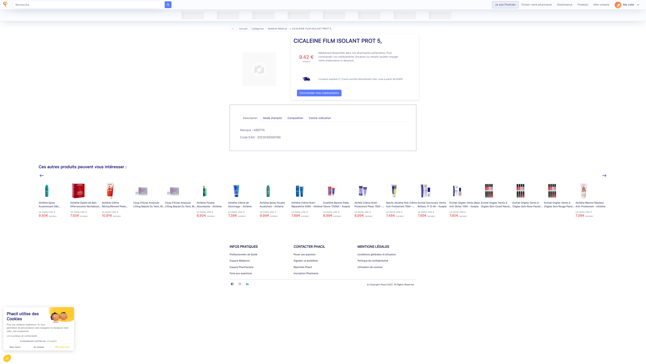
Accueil (243, 28)
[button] (7, 358)
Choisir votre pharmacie (536, 4)
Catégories (258, 28)
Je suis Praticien (505, 4)
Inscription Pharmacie (306, 273)
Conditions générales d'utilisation (376, 254)
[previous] (42, 176)
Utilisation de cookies (370, 267)
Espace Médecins (240, 260)
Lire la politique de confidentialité (22, 336)
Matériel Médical (277, 28)
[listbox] (323, 201)
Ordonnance (564, 4)
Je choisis (38, 347)
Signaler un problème (306, 260)
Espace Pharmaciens (242, 267)
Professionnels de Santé (243, 254)
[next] (604, 176)
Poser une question (304, 254)
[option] (54, 200)
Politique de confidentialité (372, 260)
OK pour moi (62, 347)
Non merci (15, 347)
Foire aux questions (241, 273)
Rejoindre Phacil (303, 267)
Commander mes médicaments (319, 93)
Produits (583, 4)
